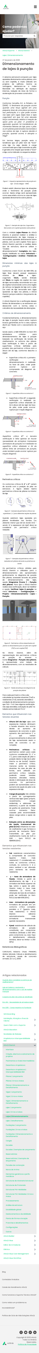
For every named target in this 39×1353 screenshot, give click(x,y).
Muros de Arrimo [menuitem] (12, 1169)
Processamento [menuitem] (12, 1201)
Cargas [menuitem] (9, 1141)
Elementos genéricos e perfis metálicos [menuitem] (18, 1175)
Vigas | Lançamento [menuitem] (14, 1092)
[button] (35, 1018)
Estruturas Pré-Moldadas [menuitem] (16, 1189)
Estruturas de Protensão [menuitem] (16, 1185)
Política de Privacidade (27, 1344)
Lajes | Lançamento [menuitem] (13, 1107)
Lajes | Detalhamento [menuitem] (14, 1121)
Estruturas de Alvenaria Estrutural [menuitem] (19, 1181)
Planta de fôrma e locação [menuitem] (17, 1218)
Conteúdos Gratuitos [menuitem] (10, 1279)
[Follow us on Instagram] (21, 1332)
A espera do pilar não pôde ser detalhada (17, 997)
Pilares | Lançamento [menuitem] (14, 1076)
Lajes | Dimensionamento (12, 55)
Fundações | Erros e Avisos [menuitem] (16, 1129)
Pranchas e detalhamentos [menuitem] (17, 1223)
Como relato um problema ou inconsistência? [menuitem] (14, 1305)
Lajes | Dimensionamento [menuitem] (17, 1116)
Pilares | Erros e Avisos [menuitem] (15, 1081)
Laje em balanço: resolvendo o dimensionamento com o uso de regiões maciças (17, 989)
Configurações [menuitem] (12, 1227)
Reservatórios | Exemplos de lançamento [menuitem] (17, 1159)
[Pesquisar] (35, 36)
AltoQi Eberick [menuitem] (9, 1045)
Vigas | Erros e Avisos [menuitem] (14, 1096)
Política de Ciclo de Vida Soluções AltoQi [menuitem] (18, 1315)
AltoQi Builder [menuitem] (9, 1236)
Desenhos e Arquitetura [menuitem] (15, 1065)
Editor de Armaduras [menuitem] (12, 1245)
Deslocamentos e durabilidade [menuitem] (18, 1214)
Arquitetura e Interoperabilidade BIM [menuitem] (17, 1039)
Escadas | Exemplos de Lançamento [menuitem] (20, 1149)
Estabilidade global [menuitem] (13, 1209)
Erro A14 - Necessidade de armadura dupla (17, 1002)
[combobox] (17, 36)
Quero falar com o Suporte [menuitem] (14, 1025)
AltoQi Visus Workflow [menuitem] (12, 1258)
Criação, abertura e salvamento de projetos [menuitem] (20, 1055)
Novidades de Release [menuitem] (12, 1034)
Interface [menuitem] (10, 1049)
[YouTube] (25, 1332)
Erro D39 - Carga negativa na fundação (16, 1008)
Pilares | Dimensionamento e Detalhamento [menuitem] (17, 1086)
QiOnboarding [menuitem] (9, 1014)
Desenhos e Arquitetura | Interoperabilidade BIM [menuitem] (16, 1070)
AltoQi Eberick (24, 50)
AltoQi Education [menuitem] (10, 1029)
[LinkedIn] (35, 1332)
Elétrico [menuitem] (7, 1249)
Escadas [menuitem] (9, 1145)
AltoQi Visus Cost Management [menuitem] (16, 1254)
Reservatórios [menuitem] (11, 1154)
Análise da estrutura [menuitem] (14, 1205)
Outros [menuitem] (8, 1231)
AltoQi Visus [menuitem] (8, 1240)
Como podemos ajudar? (14, 29)
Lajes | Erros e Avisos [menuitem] (14, 1112)
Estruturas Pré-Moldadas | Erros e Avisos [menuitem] (19, 1195)
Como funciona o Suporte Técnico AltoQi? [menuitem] (19, 1295)
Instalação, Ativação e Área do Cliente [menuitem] (16, 1019)
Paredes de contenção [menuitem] (15, 1165)
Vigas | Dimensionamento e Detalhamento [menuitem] (17, 1102)
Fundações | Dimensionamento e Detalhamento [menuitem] (19, 1135)
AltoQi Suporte (8, 50)
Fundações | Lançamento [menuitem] (16, 1125)
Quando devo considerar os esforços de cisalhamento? (17, 981)
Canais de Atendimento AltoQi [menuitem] (14, 1287)
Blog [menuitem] (4, 1272)
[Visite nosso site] (30, 1332)
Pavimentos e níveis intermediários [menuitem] (20, 1061)
